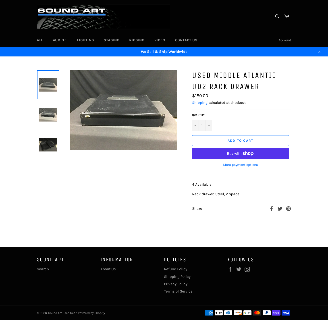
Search (43, 269)
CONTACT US (186, 40)
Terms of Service (178, 291)
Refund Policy (175, 269)
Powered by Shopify (91, 313)
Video (159, 40)
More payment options (240, 165)
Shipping (200, 102)
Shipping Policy (177, 276)
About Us (108, 269)
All (40, 40)
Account (284, 40)
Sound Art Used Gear (62, 313)
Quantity (198, 114)
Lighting (85, 40)
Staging (111, 40)
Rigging (136, 40)
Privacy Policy (175, 284)
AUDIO (59, 40)
